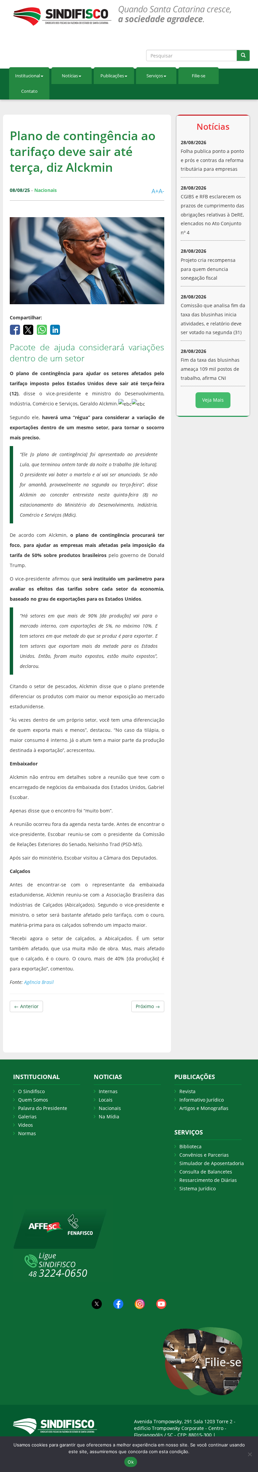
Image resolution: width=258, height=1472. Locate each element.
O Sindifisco (31, 1091)
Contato (29, 91)
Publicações (112, 76)
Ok (131, 1462)
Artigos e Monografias (203, 1108)
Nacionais (110, 1108)
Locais (106, 1100)
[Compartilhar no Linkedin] (55, 329)
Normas (27, 1133)
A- (161, 191)
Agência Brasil (39, 982)
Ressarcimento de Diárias (208, 1180)
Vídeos (25, 1125)
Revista (187, 1091)
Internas (108, 1091)
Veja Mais (213, 400)
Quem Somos (33, 1100)
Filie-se (198, 76)
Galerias (27, 1116)
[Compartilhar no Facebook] (16, 329)
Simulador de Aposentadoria (211, 1163)
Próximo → (148, 1006)
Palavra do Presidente (42, 1108)
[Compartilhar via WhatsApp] (42, 329)
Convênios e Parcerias (204, 1155)
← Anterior (26, 1006)
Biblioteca (190, 1146)
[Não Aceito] (249, 1454)
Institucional (27, 76)
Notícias (70, 76)
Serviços (154, 76)
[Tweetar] (29, 329)
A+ (155, 191)
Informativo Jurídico (201, 1100)
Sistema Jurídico (197, 1188)
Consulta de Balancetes (205, 1171)
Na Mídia (109, 1116)
